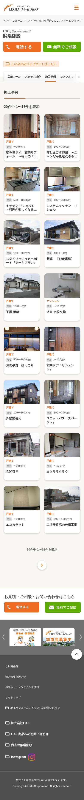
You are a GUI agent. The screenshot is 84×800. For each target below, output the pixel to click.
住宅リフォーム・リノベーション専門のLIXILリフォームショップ (43, 20)
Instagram (18, 757)
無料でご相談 (64, 47)
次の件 (42, 565)
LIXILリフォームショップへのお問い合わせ (35, 707)
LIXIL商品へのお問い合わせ (29, 734)
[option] (25, 637)
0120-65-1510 (21, 607)
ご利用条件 (11, 666)
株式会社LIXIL (20, 723)
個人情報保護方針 (15, 676)
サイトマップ (13, 697)
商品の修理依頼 (21, 745)
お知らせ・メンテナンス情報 (22, 687)
